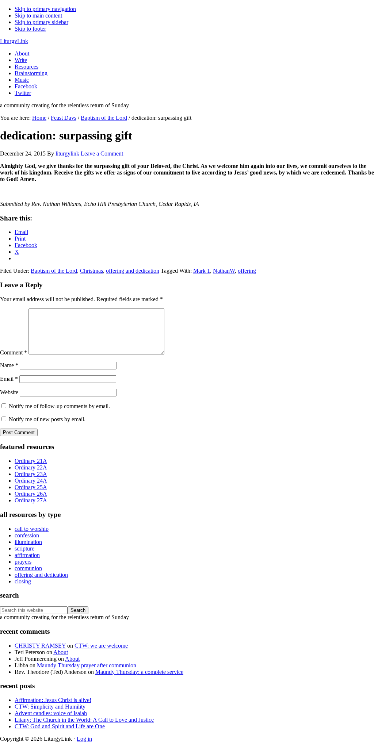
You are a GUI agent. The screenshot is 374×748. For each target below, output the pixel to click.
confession (27, 535)
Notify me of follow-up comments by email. (59, 406)
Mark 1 (201, 271)
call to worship (32, 529)
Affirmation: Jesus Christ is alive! (53, 700)
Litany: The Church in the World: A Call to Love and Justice (84, 720)
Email (9, 379)
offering (247, 271)
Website (9, 392)
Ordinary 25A (31, 487)
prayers (23, 562)
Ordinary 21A (31, 461)
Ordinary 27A (31, 500)
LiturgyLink (14, 41)
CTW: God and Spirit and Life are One (60, 726)
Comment (13, 352)
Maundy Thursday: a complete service (139, 672)
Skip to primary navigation (45, 9)
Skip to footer (30, 29)
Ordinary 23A (31, 474)
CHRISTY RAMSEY (40, 645)
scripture (24, 548)
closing (23, 581)
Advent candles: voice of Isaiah (51, 713)
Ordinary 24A (31, 480)
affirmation (27, 555)
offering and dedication (132, 271)
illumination (28, 542)
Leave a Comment (102, 153)
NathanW (224, 271)
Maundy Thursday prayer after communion (86, 665)
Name (9, 365)
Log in (84, 739)
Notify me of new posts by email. (47, 419)
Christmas (91, 271)
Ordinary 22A (31, 467)
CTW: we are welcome (101, 645)
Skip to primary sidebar (41, 22)
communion (28, 568)
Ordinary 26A (31, 494)
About (60, 652)
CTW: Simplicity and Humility (50, 706)
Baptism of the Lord (54, 271)
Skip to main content (38, 15)
